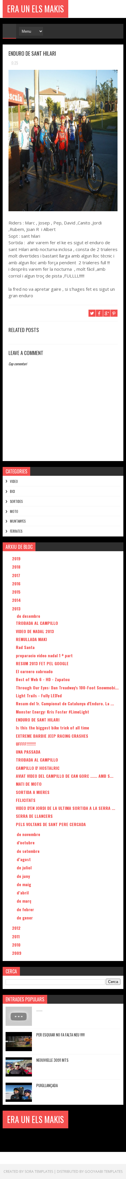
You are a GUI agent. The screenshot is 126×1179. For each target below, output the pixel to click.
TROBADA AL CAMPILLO (37, 623)
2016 (17, 583)
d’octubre (26, 842)
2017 (16, 575)
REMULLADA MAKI (31, 639)
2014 (17, 600)
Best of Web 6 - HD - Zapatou (43, 679)
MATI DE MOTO (29, 784)
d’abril (23, 892)
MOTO (14, 511)
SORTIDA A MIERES (33, 792)
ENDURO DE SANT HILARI (37, 719)
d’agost (24, 859)
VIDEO (14, 481)
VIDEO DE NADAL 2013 (35, 631)
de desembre (29, 616)
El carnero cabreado (34, 671)
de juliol (25, 867)
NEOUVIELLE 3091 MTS (52, 1060)
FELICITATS (25, 800)
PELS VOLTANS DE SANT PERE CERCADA (51, 824)
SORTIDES (16, 501)
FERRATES (16, 531)
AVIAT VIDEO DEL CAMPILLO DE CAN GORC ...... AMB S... (64, 776)
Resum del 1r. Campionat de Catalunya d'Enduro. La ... (65, 703)
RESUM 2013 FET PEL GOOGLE (42, 663)
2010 (17, 945)
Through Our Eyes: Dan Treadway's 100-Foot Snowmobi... (67, 687)
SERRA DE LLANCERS (34, 816)
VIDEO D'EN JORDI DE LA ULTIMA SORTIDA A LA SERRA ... (65, 808)
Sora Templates (39, 1171)
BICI (12, 491)
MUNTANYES (17, 521)
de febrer (26, 909)
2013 (17, 608)
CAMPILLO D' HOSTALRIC (37, 768)
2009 (17, 953)
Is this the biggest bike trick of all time (52, 727)
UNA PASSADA (28, 752)
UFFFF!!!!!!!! (26, 744)
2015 (17, 592)
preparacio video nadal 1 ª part (44, 655)
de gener (25, 917)
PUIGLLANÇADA (47, 1085)
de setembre (29, 851)
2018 (17, 567)
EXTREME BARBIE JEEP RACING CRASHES (52, 736)
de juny (24, 876)
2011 (16, 936)
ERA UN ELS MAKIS (35, 9)
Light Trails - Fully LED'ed (39, 695)
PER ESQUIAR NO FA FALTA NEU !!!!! (60, 1035)
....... (39, 1009)
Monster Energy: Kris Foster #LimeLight (52, 712)
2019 (17, 558)
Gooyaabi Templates (103, 1171)
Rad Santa (25, 647)
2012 (17, 928)
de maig (24, 884)
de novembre (29, 834)
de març (25, 901)
